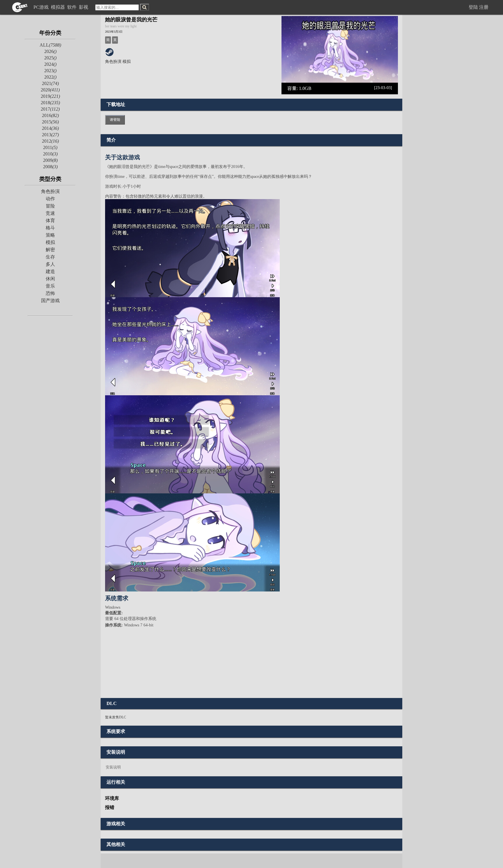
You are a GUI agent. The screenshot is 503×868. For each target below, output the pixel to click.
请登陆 (115, 120)
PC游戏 (41, 7)
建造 (50, 271)
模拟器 (58, 7)
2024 (50, 64)
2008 (50, 166)
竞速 (50, 213)
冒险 (50, 205)
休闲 (50, 278)
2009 (50, 160)
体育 (50, 220)
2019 (50, 96)
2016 (50, 115)
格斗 (50, 227)
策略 (50, 235)
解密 (50, 249)
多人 (50, 264)
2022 (50, 77)
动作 (50, 198)
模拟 (50, 242)
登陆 (473, 7)
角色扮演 (50, 191)
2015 (50, 121)
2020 (50, 89)
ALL (50, 44)
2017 (50, 109)
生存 (50, 256)
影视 (84, 7)
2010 (50, 153)
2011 (50, 147)
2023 (50, 70)
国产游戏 (50, 300)
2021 (50, 83)
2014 (50, 128)
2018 (50, 102)
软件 (72, 7)
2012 (50, 141)
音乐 (50, 286)
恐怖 (50, 293)
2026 (50, 51)
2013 (50, 134)
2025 (50, 57)
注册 (483, 7)
